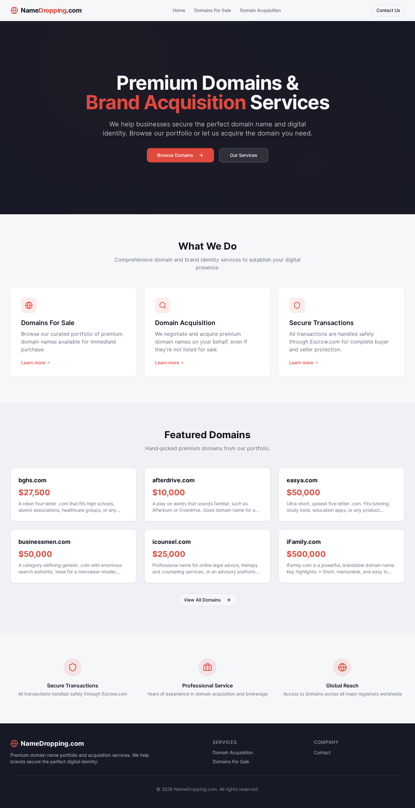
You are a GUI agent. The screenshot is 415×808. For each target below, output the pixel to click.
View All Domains (202, 600)
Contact (322, 752)
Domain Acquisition (260, 10)
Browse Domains (175, 155)
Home (179, 10)
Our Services (243, 155)
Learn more (33, 362)
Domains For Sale (212, 10)
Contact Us (388, 10)
